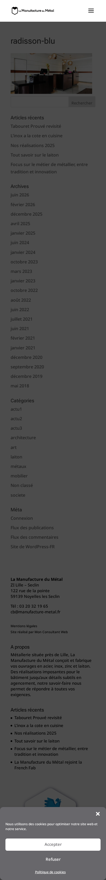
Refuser (53, 859)
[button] (98, 814)
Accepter (53, 844)
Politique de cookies (50, 872)
